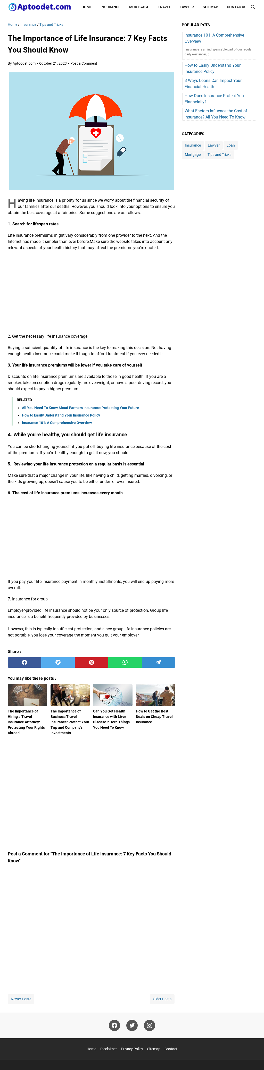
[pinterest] (91, 662)
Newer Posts (21, 999)
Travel (164, 7)
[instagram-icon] (149, 1025)
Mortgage (139, 7)
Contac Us (236, 7)
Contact (170, 1049)
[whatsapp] (125, 662)
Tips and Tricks (219, 154)
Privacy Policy (132, 1049)
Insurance (110, 7)
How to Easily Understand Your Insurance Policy (61, 415)
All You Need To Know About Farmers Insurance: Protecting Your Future (80, 408)
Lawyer (187, 7)
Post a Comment (83, 63)
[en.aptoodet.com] (40, 7)
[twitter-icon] (132, 1025)
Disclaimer (108, 1049)
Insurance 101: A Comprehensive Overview (57, 423)
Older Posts (162, 999)
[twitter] (58, 662)
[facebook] (24, 662)
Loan (231, 145)
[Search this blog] (253, 7)
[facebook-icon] (114, 1025)
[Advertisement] (91, 292)
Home (86, 7)
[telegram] (158, 662)
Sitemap (210, 7)
